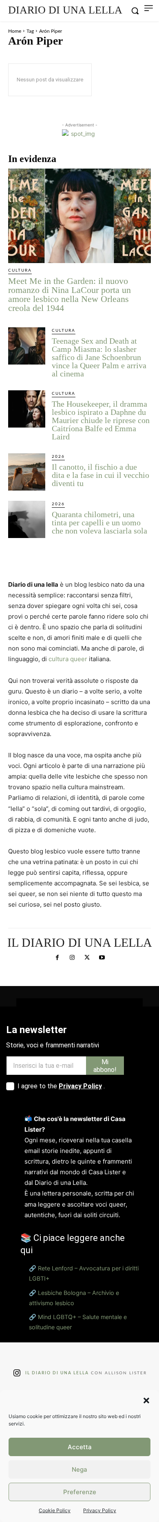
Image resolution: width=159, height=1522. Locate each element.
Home (14, 31)
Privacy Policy (99, 1510)
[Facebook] (57, 957)
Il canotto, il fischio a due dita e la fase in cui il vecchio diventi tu (100, 475)
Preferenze (79, 1492)
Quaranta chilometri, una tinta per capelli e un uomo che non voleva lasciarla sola (99, 522)
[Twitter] (87, 957)
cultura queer (68, 659)
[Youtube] (101, 957)
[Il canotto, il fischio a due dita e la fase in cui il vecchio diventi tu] (26, 472)
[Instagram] (72, 957)
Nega (79, 1469)
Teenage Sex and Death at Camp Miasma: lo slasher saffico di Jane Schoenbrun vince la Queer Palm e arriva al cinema (99, 357)
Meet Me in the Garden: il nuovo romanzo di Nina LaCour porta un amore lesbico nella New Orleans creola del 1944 (69, 294)
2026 (58, 457)
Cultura (20, 270)
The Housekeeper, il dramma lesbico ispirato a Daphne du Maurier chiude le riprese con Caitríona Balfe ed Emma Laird (101, 420)
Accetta (80, 1447)
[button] (146, 1400)
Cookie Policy (55, 1510)
